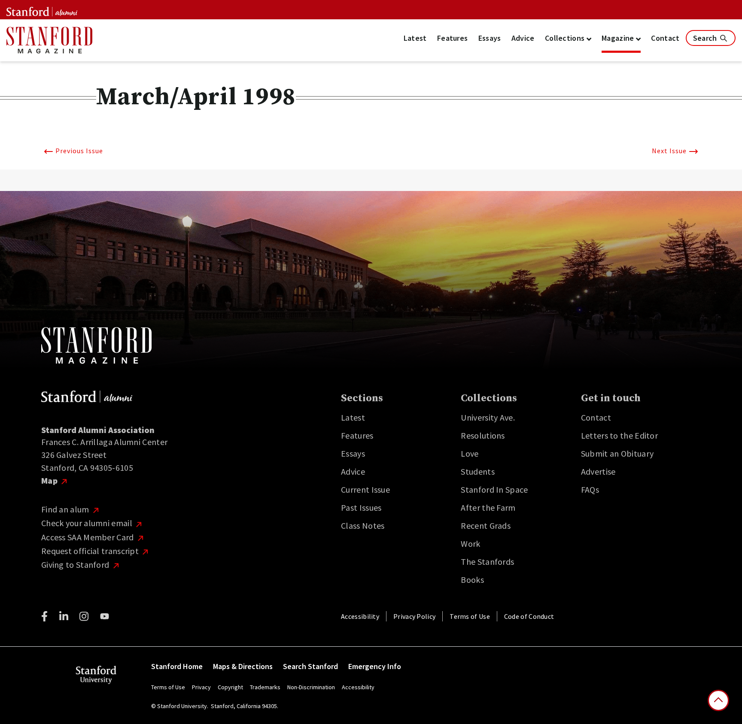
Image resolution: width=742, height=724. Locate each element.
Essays (489, 38)
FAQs (590, 489)
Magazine (619, 38)
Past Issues (361, 507)
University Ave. (488, 417)
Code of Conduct (529, 616)
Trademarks (265, 687)
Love (469, 453)
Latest (415, 38)
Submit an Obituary (617, 453)
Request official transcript (90, 550)
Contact (665, 38)
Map (50, 480)
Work (470, 543)
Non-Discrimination (311, 687)
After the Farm (488, 507)
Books (472, 579)
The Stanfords (487, 561)
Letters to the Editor (619, 435)
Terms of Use (470, 616)
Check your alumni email (87, 523)
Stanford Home (177, 666)
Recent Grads (486, 525)
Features (452, 38)
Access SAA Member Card (88, 537)
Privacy (201, 687)
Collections (566, 38)
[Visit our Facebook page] (44, 616)
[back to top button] (718, 700)
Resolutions (483, 435)
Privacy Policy (414, 616)
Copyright (230, 687)
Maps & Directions (243, 666)
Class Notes (362, 525)
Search (706, 38)
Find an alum (66, 509)
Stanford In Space (494, 489)
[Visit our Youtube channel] (104, 616)
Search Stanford (310, 666)
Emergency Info (374, 666)
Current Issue (365, 489)
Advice (523, 38)
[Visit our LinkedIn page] (63, 616)
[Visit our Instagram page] (83, 616)
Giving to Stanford (76, 564)
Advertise (598, 471)
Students (477, 471)
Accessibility (360, 616)
